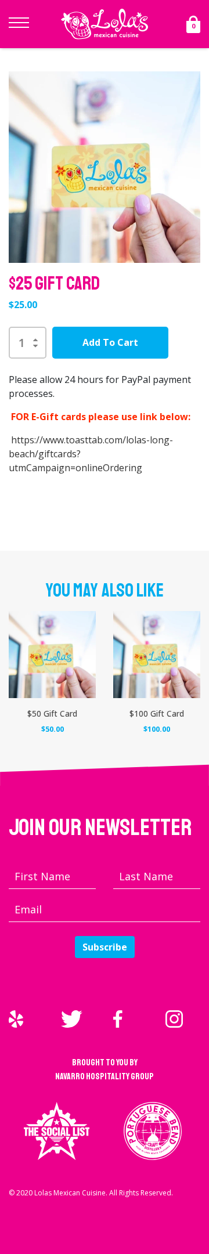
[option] (104, 167)
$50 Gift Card (52, 714)
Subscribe (104, 947)
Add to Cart (110, 342)
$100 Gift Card (156, 714)
